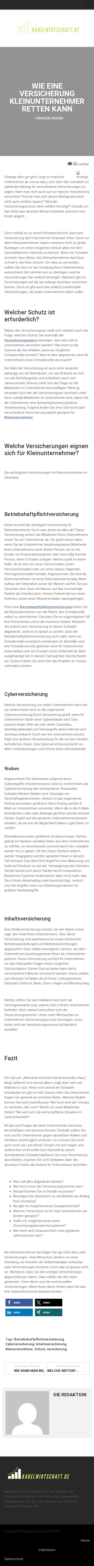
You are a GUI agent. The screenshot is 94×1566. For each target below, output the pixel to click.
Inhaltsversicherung (51, 1344)
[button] (89, 3)
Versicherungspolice (20, 340)
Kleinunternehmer (18, 417)
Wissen (57, 118)
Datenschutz (13, 1559)
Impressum (47, 1550)
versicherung (57, 1349)
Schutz (40, 1349)
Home (85, 1540)
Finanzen (42, 118)
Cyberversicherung (19, 1344)
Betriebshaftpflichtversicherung (46, 607)
